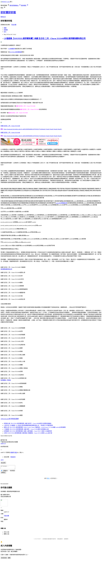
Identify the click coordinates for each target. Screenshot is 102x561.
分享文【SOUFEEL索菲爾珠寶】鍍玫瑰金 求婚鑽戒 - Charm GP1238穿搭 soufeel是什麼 (28, 433)
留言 (16, 452)
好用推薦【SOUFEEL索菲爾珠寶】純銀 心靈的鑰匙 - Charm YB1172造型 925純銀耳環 (28, 431)
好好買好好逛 (8, 12)
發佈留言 (3, 472)
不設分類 (13, 24)
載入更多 (3, 462)
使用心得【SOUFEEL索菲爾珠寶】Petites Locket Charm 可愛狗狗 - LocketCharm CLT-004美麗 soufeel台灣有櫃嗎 (35, 427)
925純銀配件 (11, 48)
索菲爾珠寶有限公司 (6, 269)
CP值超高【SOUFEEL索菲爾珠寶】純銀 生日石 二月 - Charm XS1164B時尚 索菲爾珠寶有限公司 (45, 38)
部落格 (6, 29)
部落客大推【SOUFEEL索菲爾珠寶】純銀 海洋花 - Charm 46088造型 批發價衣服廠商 (27, 423)
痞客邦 (12, 452)
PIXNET (39, 538)
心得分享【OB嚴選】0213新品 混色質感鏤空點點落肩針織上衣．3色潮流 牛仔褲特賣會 (28, 425)
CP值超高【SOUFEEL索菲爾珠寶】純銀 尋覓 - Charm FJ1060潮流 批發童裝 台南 (26, 429)
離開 (9, 557)
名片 (5, 31)
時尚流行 (13, 457)
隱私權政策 (60, 538)
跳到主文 (3, 16)
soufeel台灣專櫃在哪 (61, 203)
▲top (2, 459)
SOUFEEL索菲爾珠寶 (16, 52)
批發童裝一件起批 (6, 380)
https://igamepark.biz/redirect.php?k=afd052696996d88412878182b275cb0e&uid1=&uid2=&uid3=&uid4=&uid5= (33, 129)
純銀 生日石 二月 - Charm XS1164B (10, 125)
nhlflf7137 (3, 443)
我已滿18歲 (4, 557)
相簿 (5, 28)
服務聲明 (66, 538)
